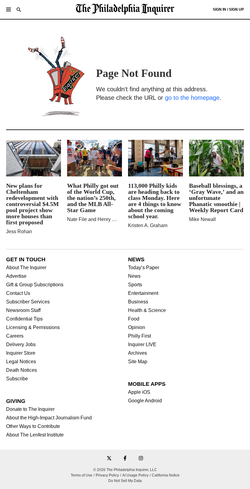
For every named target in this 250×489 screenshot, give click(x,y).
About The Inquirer (26, 267)
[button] (8, 9)
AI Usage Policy (135, 475)
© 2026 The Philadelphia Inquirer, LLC (125, 470)
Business (138, 301)
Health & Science (147, 310)
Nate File (77, 219)
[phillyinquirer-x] (109, 459)
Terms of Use (81, 475)
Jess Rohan (19, 231)
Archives (137, 353)
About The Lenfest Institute (35, 435)
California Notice (166, 475)
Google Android (145, 400)
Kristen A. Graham (147, 225)
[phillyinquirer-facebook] (125, 459)
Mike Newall (202, 219)
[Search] (18, 10)
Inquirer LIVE (142, 344)
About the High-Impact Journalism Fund (49, 417)
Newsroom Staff (23, 310)
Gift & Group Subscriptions (34, 284)
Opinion (136, 327)
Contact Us (18, 293)
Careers (14, 336)
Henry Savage (113, 219)
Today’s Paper (143, 267)
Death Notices (21, 370)
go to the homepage (192, 97)
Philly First (139, 336)
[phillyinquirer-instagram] (140, 459)
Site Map (137, 361)
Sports (135, 284)
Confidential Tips (24, 319)
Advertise (16, 276)
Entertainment (143, 293)
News (134, 276)
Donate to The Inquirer (30, 409)
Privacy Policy (107, 475)
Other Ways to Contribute (33, 426)
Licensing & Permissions (33, 327)
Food (133, 319)
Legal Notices (21, 361)
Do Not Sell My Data (125, 481)
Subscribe (17, 378)
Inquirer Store (20, 353)
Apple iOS (139, 392)
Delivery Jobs (21, 344)
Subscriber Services (28, 301)
